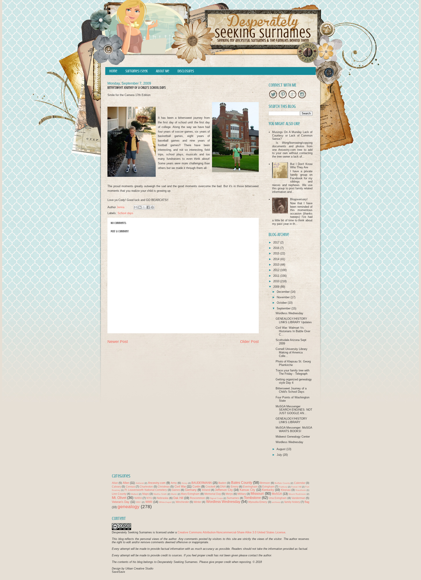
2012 (276, 270)
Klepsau (286, 489)
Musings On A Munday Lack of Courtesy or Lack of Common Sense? (292, 135)
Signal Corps (216, 498)
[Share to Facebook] (148, 207)
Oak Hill (178, 498)
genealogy (128, 506)
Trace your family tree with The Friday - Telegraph (292, 372)
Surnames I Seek (136, 71)
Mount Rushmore (297, 494)
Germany (191, 489)
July (280, 454)
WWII (148, 502)
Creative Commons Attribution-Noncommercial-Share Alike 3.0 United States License (231, 532)
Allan (115, 482)
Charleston (146, 486)
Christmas (164, 486)
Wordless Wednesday (289, 313)
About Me (162, 71)
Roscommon (197, 498)
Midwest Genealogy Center (293, 436)
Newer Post (117, 341)
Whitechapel (165, 502)
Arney (184, 483)
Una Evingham (278, 498)
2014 (276, 259)
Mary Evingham (190, 493)
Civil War (180, 486)
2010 (276, 281)
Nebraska (162, 498)
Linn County (119, 493)
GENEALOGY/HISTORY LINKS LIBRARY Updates (294, 320)
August (281, 449)
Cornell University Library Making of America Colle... (291, 352)
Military (241, 493)
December (284, 291)
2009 (276, 286)
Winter (197, 501)
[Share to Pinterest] (152, 207)
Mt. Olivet (119, 498)
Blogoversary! (299, 199)
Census (130, 486)
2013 (276, 264)
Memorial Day (212, 493)
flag (307, 502)
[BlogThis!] (140, 207)
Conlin (196, 486)
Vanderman (298, 498)
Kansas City (247, 489)
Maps (145, 493)
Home (113, 71)
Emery (234, 486)
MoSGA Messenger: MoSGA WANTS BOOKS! (294, 429)
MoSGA (277, 493)
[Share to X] (144, 207)
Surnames (233, 498)
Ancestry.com (157, 482)
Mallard (134, 494)
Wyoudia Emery (257, 501)
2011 (276, 275)
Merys (229, 493)
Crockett (210, 486)
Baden (222, 482)
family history (292, 501)
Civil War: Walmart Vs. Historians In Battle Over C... (293, 331)
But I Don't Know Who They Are (301, 165)
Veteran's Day (120, 502)
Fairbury (283, 487)
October (282, 302)
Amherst (140, 483)
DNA (223, 486)
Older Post (249, 341)
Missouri (257, 493)
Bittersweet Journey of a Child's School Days (291, 390)
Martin (174, 494)
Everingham (250, 486)
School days (125, 213)
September (284, 308)
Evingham (268, 486)
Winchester (182, 501)
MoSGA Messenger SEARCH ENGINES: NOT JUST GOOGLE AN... (294, 410)
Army (174, 482)
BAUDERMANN (201, 482)
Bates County (241, 482)
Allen (126, 482)
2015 (276, 253)
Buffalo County (282, 483)
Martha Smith (160, 494)
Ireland (206, 489)
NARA (138, 498)
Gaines (176, 489)
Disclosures (186, 71)
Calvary (116, 486)
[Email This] (136, 207)
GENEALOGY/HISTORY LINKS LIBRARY (291, 420)
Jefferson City (224, 489)
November (284, 297)
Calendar (299, 482)
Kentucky (268, 489)
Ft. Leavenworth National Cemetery (146, 489)
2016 (276, 248)
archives (276, 502)
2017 (276, 242)
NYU (149, 498)
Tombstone (252, 498)
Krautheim (301, 490)
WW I (138, 502)
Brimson (265, 482)
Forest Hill (296, 487)
